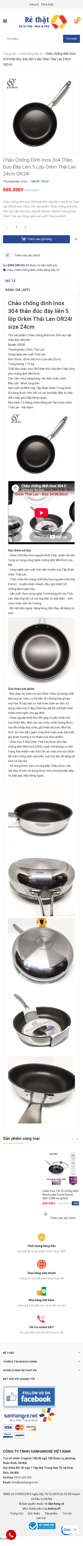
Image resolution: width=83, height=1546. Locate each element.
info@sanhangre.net (25, 1482)
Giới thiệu (34, 1513)
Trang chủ (16, 1513)
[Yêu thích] (76, 239)
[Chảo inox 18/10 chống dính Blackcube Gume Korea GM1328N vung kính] (61, 1169)
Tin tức (67, 1513)
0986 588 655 (16, 265)
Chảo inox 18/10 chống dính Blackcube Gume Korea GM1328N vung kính (61, 1194)
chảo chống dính (24, 270)
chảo (10, 270)
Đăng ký (34, 4)
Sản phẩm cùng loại (21, 1138)
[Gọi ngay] (11, 1535)
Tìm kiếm (71, 38)
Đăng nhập (47, 4)
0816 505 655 (23, 1477)
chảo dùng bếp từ (48, 270)
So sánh (5, 1538)
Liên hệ (41, 1518)
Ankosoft (54, 1508)
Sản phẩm (51, 1513)
